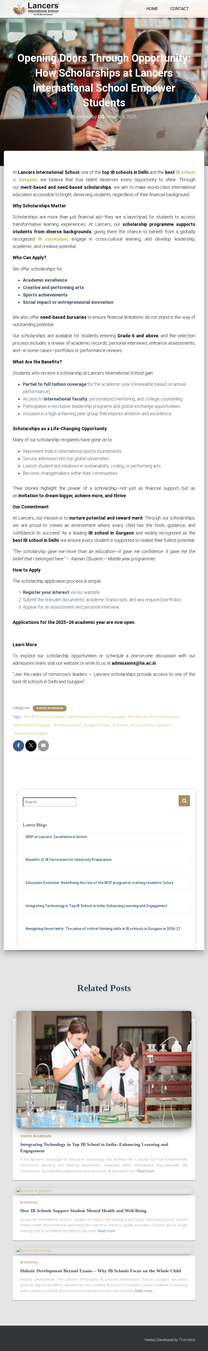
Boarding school (67, 725)
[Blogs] (36, 9)
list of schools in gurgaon (151, 725)
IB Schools (29, 1202)
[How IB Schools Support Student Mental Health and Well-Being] (34, 1191)
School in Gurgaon (49, 708)
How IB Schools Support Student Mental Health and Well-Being (83, 1210)
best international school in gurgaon (97, 717)
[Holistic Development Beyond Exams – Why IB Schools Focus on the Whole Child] (33, 1251)
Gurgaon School (96, 725)
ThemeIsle (187, 1340)
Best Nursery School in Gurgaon (154, 717)
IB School (120, 725)
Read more (145, 1171)
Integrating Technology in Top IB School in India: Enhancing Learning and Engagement (96, 906)
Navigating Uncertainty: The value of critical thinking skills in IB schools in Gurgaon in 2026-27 (103, 929)
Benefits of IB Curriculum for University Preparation (69, 860)
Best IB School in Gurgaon (44, 717)
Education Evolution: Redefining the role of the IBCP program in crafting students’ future (100, 883)
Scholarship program (31, 733)
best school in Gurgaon (32, 725)
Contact (179, 8)
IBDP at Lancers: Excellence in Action (56, 837)
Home (152, 8)
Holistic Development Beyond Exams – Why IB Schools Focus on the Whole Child (100, 1270)
